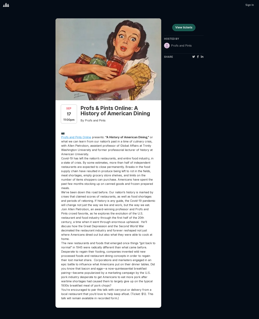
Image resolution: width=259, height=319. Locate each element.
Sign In (249, 4)
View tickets (183, 27)
